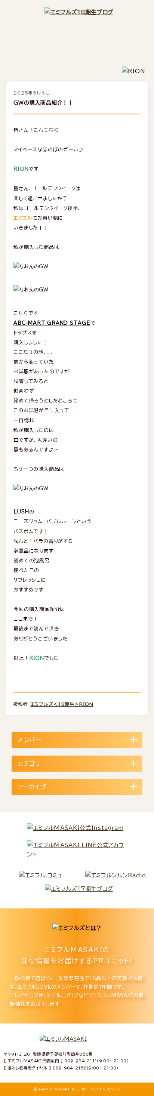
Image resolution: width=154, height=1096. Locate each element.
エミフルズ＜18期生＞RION (62, 704)
